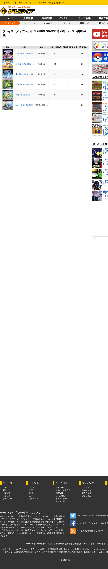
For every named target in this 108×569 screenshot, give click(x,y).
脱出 (31, 493)
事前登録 (6, 495)
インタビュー (66, 18)
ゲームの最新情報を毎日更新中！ (91, 530)
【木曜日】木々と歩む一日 (24, 84)
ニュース (9, 18)
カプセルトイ (47, 23)
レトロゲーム (30, 23)
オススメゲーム (62, 498)
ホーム (5, 487)
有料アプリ (86, 493)
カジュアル (33, 498)
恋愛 (31, 490)
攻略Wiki (59, 493)
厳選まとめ (84, 23)
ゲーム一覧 (60, 487)
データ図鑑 (60, 501)
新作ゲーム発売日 (63, 490)
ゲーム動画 (7, 498)
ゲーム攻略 (85, 18)
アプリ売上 (86, 495)
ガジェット (65, 23)
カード (32, 495)
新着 (5, 490)
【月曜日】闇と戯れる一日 (24, 53)
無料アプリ (86, 490)
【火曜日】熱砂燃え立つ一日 (24, 64)
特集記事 (47, 18)
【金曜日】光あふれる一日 (24, 94)
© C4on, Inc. (66, 559)
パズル (32, 487)
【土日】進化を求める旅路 (24, 105)
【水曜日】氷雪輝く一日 (24, 74)
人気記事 (28, 18)
